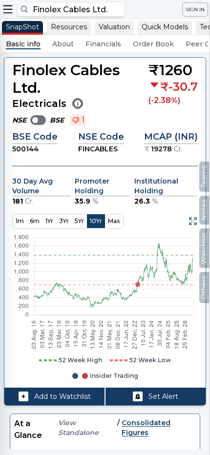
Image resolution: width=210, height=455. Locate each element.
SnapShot (22, 26)
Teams (204, 176)
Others (204, 287)
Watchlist (204, 248)
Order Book (153, 44)
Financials (103, 44)
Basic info (23, 44)
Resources (69, 26)
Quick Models (165, 26)
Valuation (114, 26)
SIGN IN (195, 9)
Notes (204, 210)
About (63, 44)
